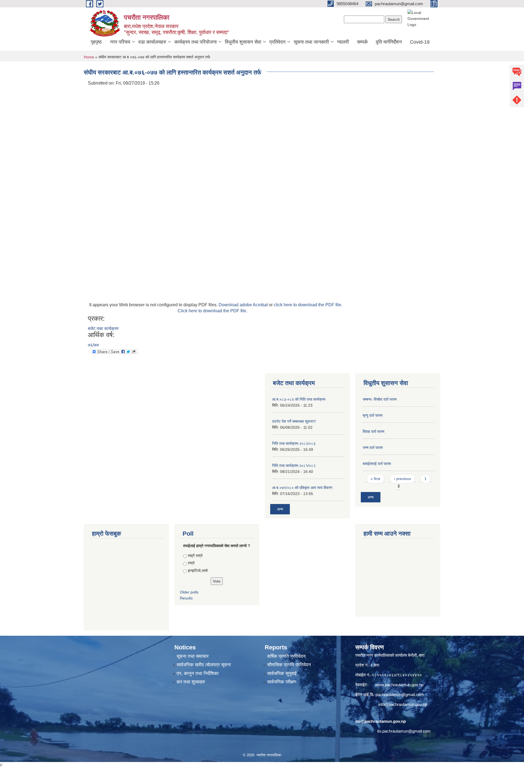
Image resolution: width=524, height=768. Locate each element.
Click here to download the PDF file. (212, 310)
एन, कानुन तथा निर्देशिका (198, 673)
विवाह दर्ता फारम (373, 431)
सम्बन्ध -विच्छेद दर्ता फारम (380, 399)
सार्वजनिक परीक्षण (281, 682)
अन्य (280, 509)
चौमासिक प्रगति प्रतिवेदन (289, 664)
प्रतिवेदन (277, 42)
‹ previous (402, 478)
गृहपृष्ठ (96, 42)
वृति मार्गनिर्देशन (389, 42)
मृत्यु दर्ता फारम (372, 415)
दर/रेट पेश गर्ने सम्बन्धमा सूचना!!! (294, 421)
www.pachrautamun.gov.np (399, 684)
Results (186, 598)
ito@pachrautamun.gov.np (380, 721)
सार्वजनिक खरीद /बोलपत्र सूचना (204, 664)
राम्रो (191, 563)
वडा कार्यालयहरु (152, 42)
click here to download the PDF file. (308, 304)
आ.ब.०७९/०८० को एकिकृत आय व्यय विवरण (302, 487)
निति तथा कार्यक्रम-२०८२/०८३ (293, 443)
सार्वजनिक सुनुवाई (282, 673)
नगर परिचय (120, 42)
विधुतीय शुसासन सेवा (243, 42)
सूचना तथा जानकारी (311, 42)
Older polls (189, 592)
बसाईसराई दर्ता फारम (377, 463)
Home (89, 57)
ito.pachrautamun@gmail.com (404, 731)
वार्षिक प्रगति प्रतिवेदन (286, 656)
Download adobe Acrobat (244, 304)
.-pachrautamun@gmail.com (398, 694)
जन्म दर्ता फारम (373, 447)
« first (375, 478)
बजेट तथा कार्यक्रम (103, 328)
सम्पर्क (362, 42)
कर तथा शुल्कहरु (191, 682)
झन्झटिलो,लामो (198, 570)
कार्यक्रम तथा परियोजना (195, 42)
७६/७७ (93, 345)
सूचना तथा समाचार (193, 656)
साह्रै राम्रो (195, 555)
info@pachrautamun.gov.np (402, 704)
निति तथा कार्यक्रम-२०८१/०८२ (293, 465)
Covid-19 (420, 42)
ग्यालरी (343, 42)
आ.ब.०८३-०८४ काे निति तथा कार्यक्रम (298, 399)
